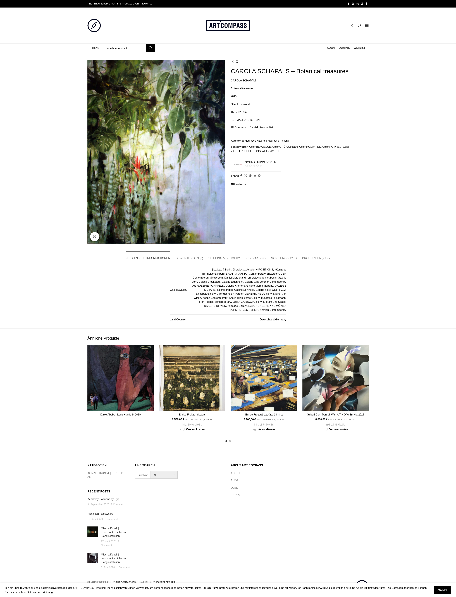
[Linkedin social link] (255, 175)
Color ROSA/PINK (310, 146)
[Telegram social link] (259, 175)
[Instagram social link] (357, 3)
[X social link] (353, 3)
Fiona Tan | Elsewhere (100, 513)
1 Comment (117, 504)
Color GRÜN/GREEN (285, 146)
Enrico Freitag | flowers (192, 414)
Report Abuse (240, 184)
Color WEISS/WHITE (267, 151)
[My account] (359, 25)
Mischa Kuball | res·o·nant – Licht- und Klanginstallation (114, 532)
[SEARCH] (150, 48)
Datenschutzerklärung (40, 592)
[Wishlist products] (352, 25)
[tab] (148, 256)
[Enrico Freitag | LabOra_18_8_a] (264, 378)
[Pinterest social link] (362, 3)
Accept (442, 590)
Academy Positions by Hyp (103, 499)
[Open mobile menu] (367, 25)
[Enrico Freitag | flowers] (192, 378)
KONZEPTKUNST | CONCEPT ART (106, 475)
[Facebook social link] (349, 3)
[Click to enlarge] (94, 236)
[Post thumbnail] (92, 536)
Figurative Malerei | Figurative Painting (267, 140)
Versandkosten (195, 429)
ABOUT (235, 473)
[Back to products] (237, 62)
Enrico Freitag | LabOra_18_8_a (264, 414)
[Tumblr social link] (366, 3)
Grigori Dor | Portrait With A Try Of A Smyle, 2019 (335, 414)
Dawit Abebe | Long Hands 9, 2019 (120, 414)
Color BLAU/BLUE (260, 146)
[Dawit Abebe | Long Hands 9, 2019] (120, 378)
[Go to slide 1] (226, 441)
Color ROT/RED (332, 146)
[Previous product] (233, 62)
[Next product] (241, 62)
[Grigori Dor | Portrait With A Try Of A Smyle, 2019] (335, 378)
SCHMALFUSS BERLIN (245, 119)
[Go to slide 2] (230, 441)
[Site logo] (94, 25)
